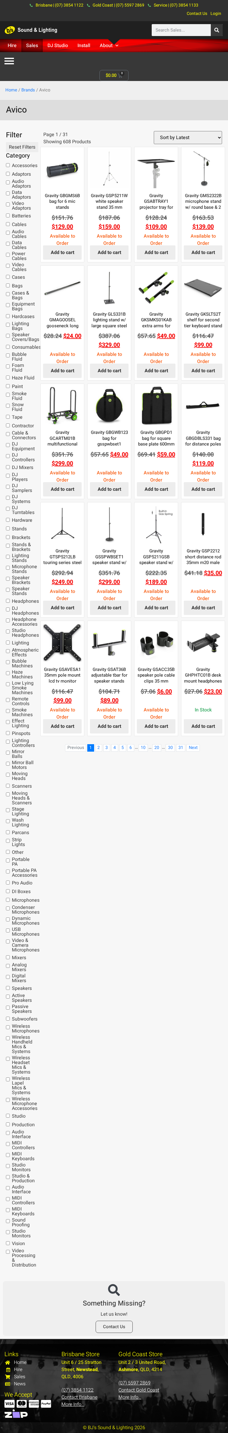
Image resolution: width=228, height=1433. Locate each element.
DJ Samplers (22, 488)
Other (17, 852)
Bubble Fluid (19, 357)
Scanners (22, 786)
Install (83, 45)
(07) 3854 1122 (77, 1390)
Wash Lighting (20, 822)
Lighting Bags (20, 326)
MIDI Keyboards (23, 1156)
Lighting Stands (20, 558)
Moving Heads (20, 776)
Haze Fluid (23, 378)
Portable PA (21, 862)
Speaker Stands (20, 591)
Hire (12, 45)
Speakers (22, 988)
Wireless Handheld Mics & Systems (22, 1044)
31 (180, 747)
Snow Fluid (18, 407)
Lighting (20, 643)
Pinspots (21, 733)
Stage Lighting (20, 811)
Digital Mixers (19, 978)
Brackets (21, 537)
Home (11, 90)
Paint (17, 386)
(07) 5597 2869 (134, 1383)
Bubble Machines (22, 663)
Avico (16, 110)
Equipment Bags (23, 306)
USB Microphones (25, 932)
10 (143, 747)
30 (170, 747)
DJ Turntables (23, 510)
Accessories (24, 165)
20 (156, 747)
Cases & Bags (20, 295)
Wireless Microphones (25, 1028)
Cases (18, 277)
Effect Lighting (20, 723)
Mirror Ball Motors (23, 765)
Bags (17, 286)
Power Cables (19, 256)
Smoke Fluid (19, 396)
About (106, 45)
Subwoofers (24, 1019)
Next (193, 747)
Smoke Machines (22, 712)
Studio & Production (23, 1178)
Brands (28, 90)
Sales (32, 45)
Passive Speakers (22, 1009)
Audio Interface (21, 1134)
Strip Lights (18, 842)
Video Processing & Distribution (24, 1257)
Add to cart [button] (62, 252)
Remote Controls (20, 701)
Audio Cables (19, 234)
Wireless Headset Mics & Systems (21, 1064)
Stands (19, 529)
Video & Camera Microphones (25, 945)
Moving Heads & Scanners (22, 798)
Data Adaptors (21, 195)
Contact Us (197, 13)
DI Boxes (21, 891)
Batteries (21, 216)
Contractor (23, 425)
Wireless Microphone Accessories (24, 1103)
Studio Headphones (25, 633)
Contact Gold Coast (138, 1390)
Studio (19, 1116)
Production (23, 1124)
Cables (19, 224)
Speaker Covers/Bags (25, 337)
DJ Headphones (25, 611)
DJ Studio (58, 45)
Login (215, 13)
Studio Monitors (21, 1167)
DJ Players (20, 477)
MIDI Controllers (23, 1145)
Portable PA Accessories (24, 873)
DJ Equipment (23, 446)
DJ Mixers (22, 467)
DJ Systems (21, 499)
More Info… (72, 1404)
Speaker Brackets (21, 580)
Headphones (25, 601)
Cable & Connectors (24, 435)
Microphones (25, 900)
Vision (18, 1243)
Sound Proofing (21, 1222)
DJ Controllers (23, 457)
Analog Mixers (19, 967)
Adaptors (21, 174)
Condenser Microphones (25, 910)
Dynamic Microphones (25, 921)
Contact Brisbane (79, 1397)
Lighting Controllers (23, 743)
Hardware (22, 520)
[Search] (217, 30)
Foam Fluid (18, 368)
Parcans (20, 832)
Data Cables (19, 245)
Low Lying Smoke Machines (23, 688)
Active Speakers (22, 998)
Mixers (19, 957)
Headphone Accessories (24, 622)
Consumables (26, 347)
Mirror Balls (18, 754)
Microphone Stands (24, 569)
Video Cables (19, 267)
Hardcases (23, 316)
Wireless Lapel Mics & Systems (21, 1085)
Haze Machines (22, 674)
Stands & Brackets (21, 547)
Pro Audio (22, 883)
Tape (17, 417)
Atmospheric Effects (25, 652)
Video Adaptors (21, 206)
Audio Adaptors (21, 184)
